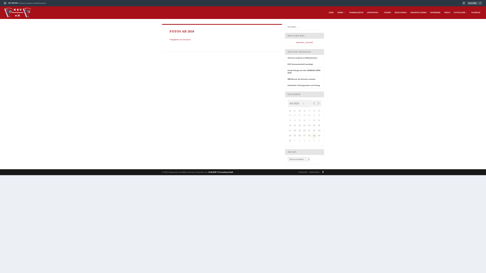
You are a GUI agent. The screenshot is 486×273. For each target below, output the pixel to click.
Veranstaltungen (418, 13)
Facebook (475, 13)
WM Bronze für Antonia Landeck (301, 79)
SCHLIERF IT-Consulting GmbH (220, 172)
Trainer (387, 13)
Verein (340, 13)
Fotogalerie (459, 13)
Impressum (303, 172)
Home (331, 13)
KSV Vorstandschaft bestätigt (300, 64)
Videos (447, 13)
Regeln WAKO (401, 13)
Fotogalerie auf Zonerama (180, 40)
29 (314, 136)
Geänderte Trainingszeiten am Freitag (304, 85)
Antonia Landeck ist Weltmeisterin (32, 3)
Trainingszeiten (356, 13)
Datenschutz (314, 172)
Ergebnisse (435, 13)
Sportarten (372, 13)
